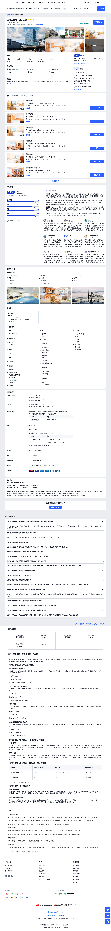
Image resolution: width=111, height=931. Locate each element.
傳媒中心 (41, 868)
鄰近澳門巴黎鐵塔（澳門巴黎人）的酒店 (19, 834)
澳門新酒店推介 (12, 841)
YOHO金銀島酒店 (12, 820)
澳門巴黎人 (36, 817)
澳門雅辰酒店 (49, 824)
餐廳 (42, 278)
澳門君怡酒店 (22, 820)
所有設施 (9, 74)
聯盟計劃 (75, 871)
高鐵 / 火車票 (31, 3)
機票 (23, 3)
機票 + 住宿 (61, 3)
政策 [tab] (31, 96)
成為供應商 (76, 879)
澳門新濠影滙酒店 (47, 820)
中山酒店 (91, 847)
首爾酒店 (72, 847)
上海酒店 (47, 847)
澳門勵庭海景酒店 (58, 820)
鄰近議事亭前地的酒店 (14, 831)
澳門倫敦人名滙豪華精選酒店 (89, 817)
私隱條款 (41, 876)
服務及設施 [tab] (23, 96)
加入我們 (41, 871)
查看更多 (9, 84)
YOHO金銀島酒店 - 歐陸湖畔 (72, 817)
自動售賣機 (45, 360)
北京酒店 (85, 847)
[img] (26, 39)
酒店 (76, 624)
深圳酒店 (10, 847)
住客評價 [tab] (15, 96)
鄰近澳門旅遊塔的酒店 (52, 831)
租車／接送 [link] (41, 3)
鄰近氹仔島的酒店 (58, 834)
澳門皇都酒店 (19, 817)
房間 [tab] (8, 96)
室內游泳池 (12, 275)
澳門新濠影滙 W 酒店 (13, 824)
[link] (86, 2)
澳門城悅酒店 (58, 824)
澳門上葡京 (11, 817)
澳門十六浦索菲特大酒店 (33, 820)
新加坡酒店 (31, 851)
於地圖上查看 (77, 89)
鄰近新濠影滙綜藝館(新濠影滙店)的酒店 (70, 831)
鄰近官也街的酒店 (47, 834)
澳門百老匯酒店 (44, 817)
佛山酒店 (97, 847)
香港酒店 (16, 847)
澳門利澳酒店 (40, 824)
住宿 (17, 3)
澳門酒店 (88, 624)
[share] (107, 915)
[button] (68, 3)
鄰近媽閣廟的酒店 (36, 834)
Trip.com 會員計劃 (78, 868)
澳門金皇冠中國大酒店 (17, 19)
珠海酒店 (22, 847)
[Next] (103, 295)
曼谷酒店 (54, 847)
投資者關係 (76, 865)
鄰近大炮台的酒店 (40, 831)
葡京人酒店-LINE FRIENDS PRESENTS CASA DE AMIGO (79, 820)
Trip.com (71, 624)
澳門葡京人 (66, 824)
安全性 (75, 882)
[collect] (107, 909)
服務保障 (7, 868)
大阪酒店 (60, 847)
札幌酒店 (17, 851)
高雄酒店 (37, 851)
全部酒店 (75, 876)
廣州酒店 (35, 847)
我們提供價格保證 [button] (87, 23)
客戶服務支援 (8, 865)
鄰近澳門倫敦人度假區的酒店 (72, 834)
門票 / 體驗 (51, 3)
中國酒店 (81, 624)
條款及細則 (42, 874)
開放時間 (11, 345)
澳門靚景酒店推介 (22, 841)
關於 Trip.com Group (44, 879)
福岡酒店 (79, 847)
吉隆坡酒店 (11, 851)
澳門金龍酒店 (27, 817)
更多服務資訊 (8, 871)
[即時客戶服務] (107, 921)
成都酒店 (24, 851)
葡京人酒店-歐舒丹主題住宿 (28, 824)
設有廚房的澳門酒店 (34, 841)
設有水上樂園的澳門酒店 (48, 841)
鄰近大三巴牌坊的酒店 (27, 831)
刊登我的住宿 (76, 874)
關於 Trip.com (42, 865)
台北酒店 (41, 847)
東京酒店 (29, 847)
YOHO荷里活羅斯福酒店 (56, 817)
